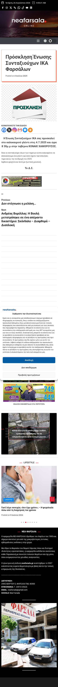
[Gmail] (19, 130)
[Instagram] (14, 130)
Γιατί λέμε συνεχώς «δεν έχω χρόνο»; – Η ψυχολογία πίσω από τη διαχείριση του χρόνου (27, 508)
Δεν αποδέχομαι (29, 367)
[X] (9, 130)
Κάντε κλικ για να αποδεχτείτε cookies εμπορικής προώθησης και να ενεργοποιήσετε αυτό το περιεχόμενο (29, 433)
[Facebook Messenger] (25, 130)
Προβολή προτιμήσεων (29, 375)
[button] (5, 497)
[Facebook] (4, 130)
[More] (30, 130)
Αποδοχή (29, 360)
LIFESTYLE (8, 499)
